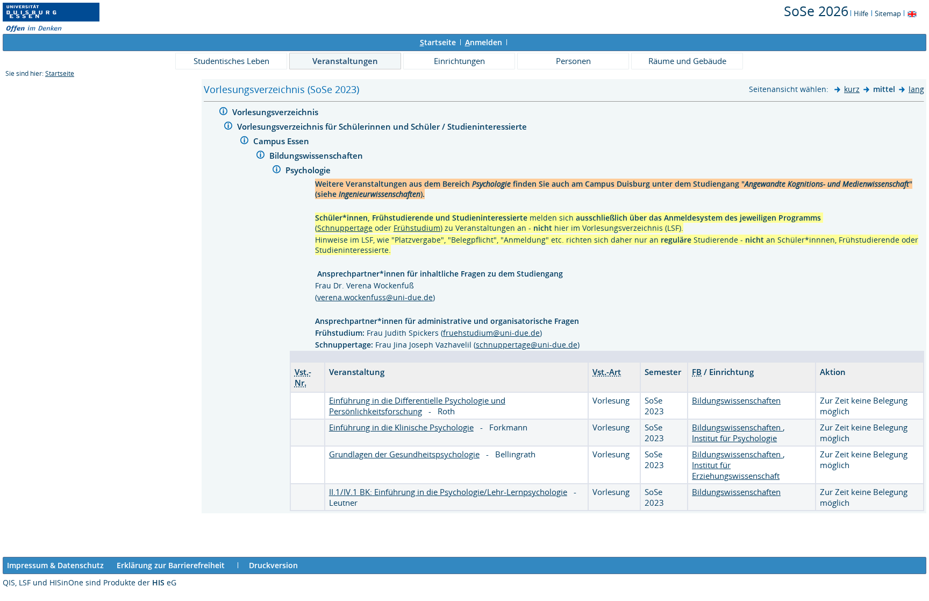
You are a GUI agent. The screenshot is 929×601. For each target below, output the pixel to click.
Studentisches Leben (231, 60)
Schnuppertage (345, 228)
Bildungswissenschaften (317, 155)
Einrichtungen (459, 60)
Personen (573, 60)
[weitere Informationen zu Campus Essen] (244, 142)
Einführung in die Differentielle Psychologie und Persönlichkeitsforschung (417, 405)
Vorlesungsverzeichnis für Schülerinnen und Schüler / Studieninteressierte (383, 126)
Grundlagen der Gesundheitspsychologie (404, 454)
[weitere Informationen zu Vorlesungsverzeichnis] (223, 113)
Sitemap (888, 13)
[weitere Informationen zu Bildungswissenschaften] (260, 156)
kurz (852, 89)
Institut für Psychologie (734, 438)
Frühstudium (417, 228)
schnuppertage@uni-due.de (526, 345)
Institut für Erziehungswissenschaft (736, 470)
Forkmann (508, 427)
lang (916, 89)
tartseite (438, 42)
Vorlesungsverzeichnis (276, 112)
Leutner (343, 502)
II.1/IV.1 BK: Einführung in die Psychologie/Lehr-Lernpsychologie (448, 491)
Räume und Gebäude (687, 60)
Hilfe (861, 13)
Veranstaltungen (345, 60)
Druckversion (273, 565)
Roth (446, 411)
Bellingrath (515, 454)
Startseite (59, 73)
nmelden (483, 42)
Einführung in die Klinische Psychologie (401, 427)
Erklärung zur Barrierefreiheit (171, 565)
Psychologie (309, 170)
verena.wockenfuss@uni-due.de (375, 297)
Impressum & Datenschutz (55, 565)
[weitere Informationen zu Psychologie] (276, 171)
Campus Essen (282, 141)
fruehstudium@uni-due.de (491, 333)
